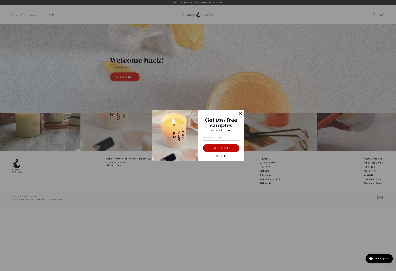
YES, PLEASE (221, 148)
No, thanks (221, 156)
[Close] (240, 113)
